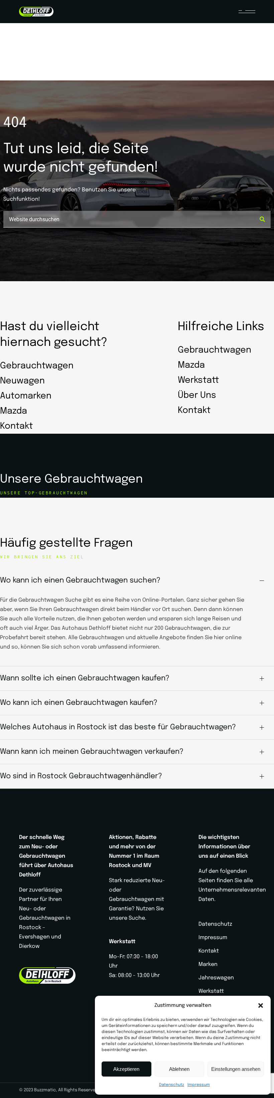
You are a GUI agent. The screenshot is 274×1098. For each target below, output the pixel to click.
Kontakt (208, 951)
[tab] (137, 580)
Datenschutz (171, 1085)
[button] (260, 1005)
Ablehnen (179, 1069)
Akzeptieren (126, 1069)
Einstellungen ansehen (235, 1069)
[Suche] (262, 219)
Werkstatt (211, 991)
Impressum (198, 1085)
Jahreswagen (216, 978)
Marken (208, 964)
